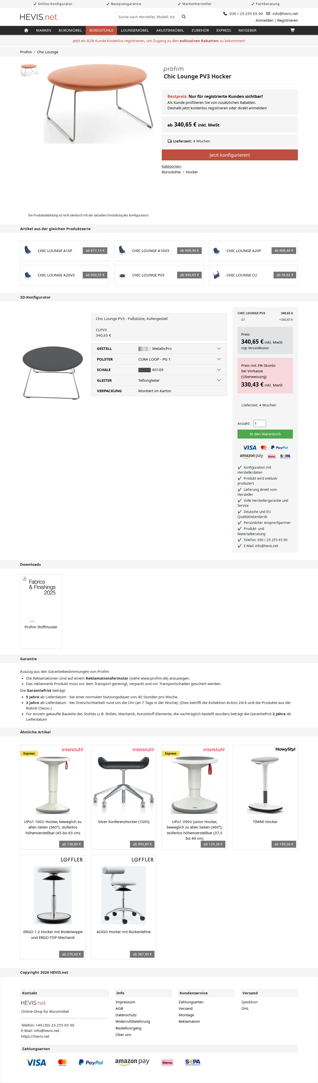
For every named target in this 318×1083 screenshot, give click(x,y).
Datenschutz (126, 1014)
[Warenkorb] (292, 30)
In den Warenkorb (265, 433)
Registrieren (287, 20)
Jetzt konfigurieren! (230, 155)
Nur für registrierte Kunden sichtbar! (226, 96)
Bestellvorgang (128, 1027)
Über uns (123, 1034)
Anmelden (264, 20)
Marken (43, 30)
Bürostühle (101, 30)
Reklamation (189, 1021)
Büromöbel (70, 30)
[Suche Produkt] (183, 16)
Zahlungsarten (191, 1001)
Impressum (125, 1001)
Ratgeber (247, 30)
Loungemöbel (135, 30)
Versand (186, 1008)
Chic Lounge (47, 51)
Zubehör (200, 30)
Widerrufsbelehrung (133, 1021)
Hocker (192, 171)
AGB (119, 1008)
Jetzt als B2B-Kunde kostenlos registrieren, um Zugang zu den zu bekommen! (159, 40)
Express (223, 30)
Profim (26, 51)
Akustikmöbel (170, 30)
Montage (186, 1014)
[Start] (26, 30)
